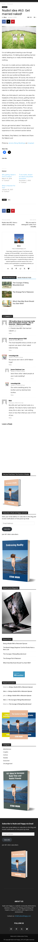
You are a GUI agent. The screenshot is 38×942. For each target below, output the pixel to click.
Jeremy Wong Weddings (16, 143)
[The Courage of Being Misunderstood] (7, 285)
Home (3, 4)
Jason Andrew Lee (18, 369)
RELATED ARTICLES (9, 277)
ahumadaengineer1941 (18, 338)
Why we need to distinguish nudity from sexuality (28, 224)
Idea (9, 199)
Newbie (5, 758)
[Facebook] (4, 22)
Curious (5, 755)
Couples (5, 752)
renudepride (13, 355)
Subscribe (7, 529)
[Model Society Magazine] (16, 633)
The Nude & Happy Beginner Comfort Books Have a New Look (18, 648)
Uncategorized (7, 763)
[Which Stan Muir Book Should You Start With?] (7, 303)
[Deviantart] (8, 269)
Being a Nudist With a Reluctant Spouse (15, 643)
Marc (5, 17)
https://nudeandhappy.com (19, 248)
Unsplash (31, 143)
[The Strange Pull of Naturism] (7, 294)
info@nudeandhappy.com (23, 916)
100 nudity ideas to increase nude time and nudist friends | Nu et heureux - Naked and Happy (22, 322)
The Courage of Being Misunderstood (14, 654)
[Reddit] (21, 269)
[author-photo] (19, 243)
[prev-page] (3, 310)
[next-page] (6, 310)
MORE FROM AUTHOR (24, 277)
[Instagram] (13, 269)
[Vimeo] (29, 269)
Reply (10, 333)
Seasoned (10, 4)
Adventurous (7, 749)
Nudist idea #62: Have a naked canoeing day (9, 223)
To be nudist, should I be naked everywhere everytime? (26, 176)
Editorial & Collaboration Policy (19, 936)
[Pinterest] (13, 22)
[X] (8, 22)
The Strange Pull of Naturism (23, 292)
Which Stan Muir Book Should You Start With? (17, 663)
